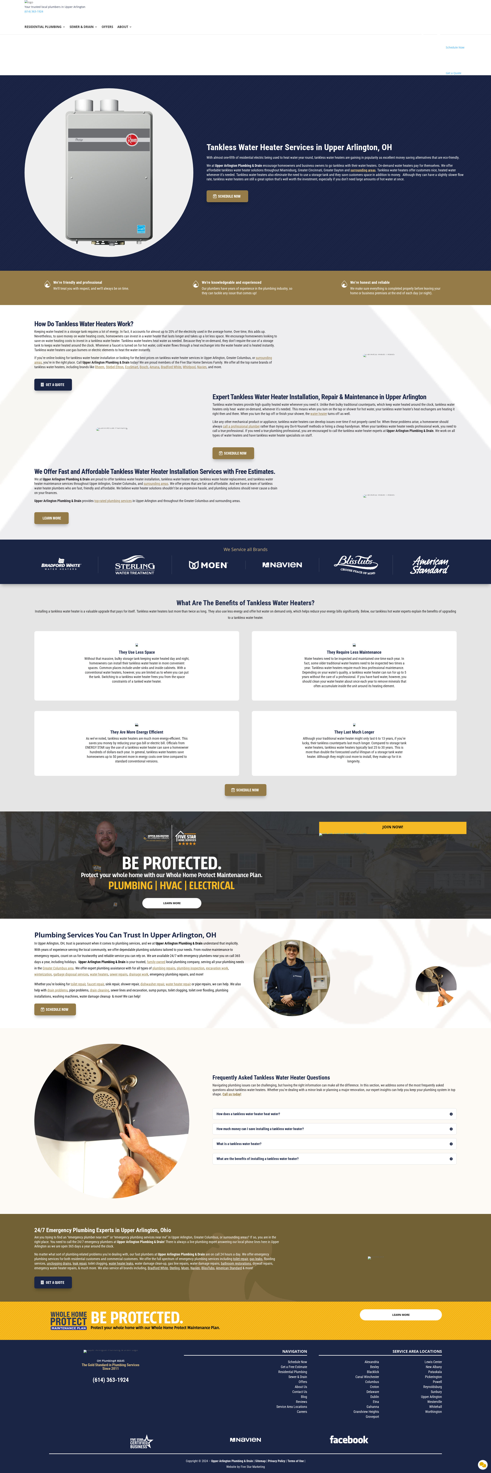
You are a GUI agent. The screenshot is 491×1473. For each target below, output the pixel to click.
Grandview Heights (366, 1412)
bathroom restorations (236, 1263)
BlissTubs (207, 1268)
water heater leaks (121, 1263)
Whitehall (435, 1407)
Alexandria (372, 1362)
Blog (304, 1397)
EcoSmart (131, 367)
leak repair (80, 1263)
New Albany (434, 1367)
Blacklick (373, 1372)
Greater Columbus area (58, 968)
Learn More (52, 518)
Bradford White (171, 367)
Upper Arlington (431, 1397)
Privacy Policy (276, 1461)
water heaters (99, 974)
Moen (185, 1268)
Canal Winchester (367, 1377)
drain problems (57, 990)
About (122, 27)
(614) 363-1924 (34, 11)
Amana (154, 367)
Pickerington (433, 1377)
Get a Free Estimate (294, 1367)
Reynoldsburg (432, 1387)
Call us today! (231, 1094)
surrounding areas (363, 170)
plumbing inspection (190, 968)
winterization (43, 974)
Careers (302, 1412)
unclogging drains (59, 1263)
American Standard (229, 1268)
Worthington (433, 1412)
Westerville (434, 1402)
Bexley (374, 1367)
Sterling (175, 1268)
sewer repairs (119, 974)
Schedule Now (229, 196)
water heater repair (178, 984)
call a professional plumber (241, 426)
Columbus (372, 1382)
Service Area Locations (291, 1407)
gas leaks (256, 1259)
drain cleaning (99, 990)
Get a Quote (55, 384)
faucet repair (95, 984)
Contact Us (299, 1392)
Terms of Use (296, 1461)
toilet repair (78, 984)
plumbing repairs (163, 968)
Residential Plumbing (43, 27)
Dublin (374, 1397)
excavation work (217, 968)
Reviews (301, 1402)
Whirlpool (189, 367)
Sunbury (436, 1392)
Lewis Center (433, 1362)
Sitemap (260, 1461)
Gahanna (373, 1407)
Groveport (372, 1417)
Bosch (144, 367)
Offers (107, 27)
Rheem (99, 367)
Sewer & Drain (82, 27)
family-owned (156, 962)
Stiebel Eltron (115, 367)
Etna (376, 1402)
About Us (301, 1387)
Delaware (373, 1392)
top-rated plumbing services (113, 501)
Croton (374, 1387)
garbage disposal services (70, 974)
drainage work (138, 974)
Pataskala (435, 1372)
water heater (318, 414)
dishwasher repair (152, 984)
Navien (202, 367)
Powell (437, 1382)
